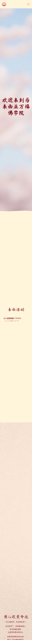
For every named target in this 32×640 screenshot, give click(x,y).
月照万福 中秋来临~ (14, 318)
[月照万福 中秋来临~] (15, 315)
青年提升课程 (8, 318)
